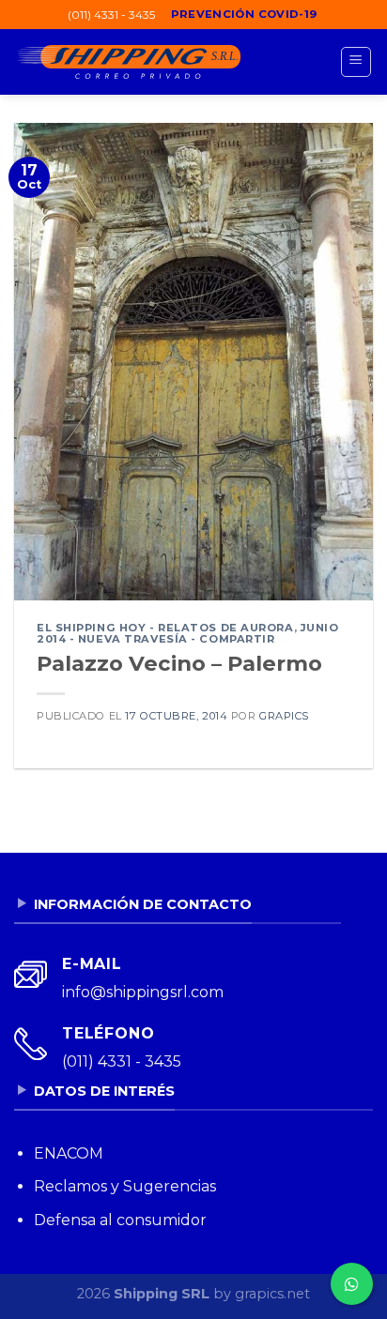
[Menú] (356, 62)
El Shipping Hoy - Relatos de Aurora (165, 627)
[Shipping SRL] (127, 62)
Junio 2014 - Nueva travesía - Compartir (188, 633)
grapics (284, 715)
